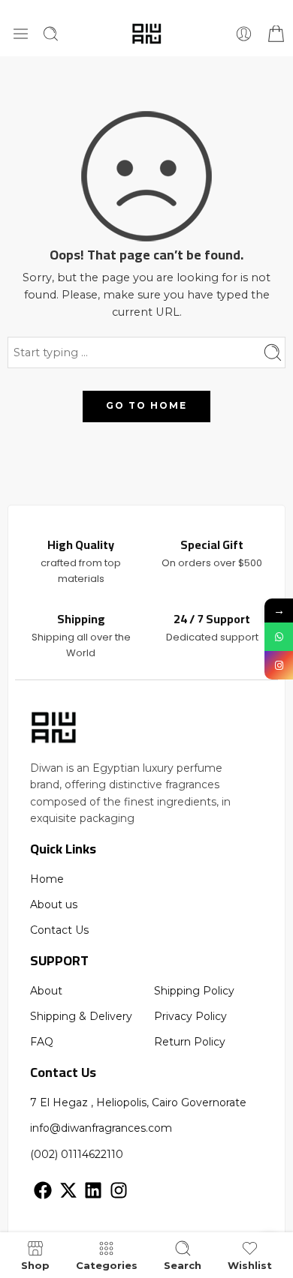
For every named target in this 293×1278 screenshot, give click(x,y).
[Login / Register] (244, 33)
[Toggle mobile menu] (21, 33)
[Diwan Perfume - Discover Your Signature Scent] (146, 33)
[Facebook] (43, 1190)
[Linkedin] (93, 1190)
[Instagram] (118, 1190)
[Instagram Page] (278, 665)
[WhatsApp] (278, 636)
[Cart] (274, 34)
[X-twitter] (68, 1190)
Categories (106, 1264)
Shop (35, 1264)
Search (182, 1264)
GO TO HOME (146, 405)
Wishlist (250, 1264)
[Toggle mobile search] (51, 34)
